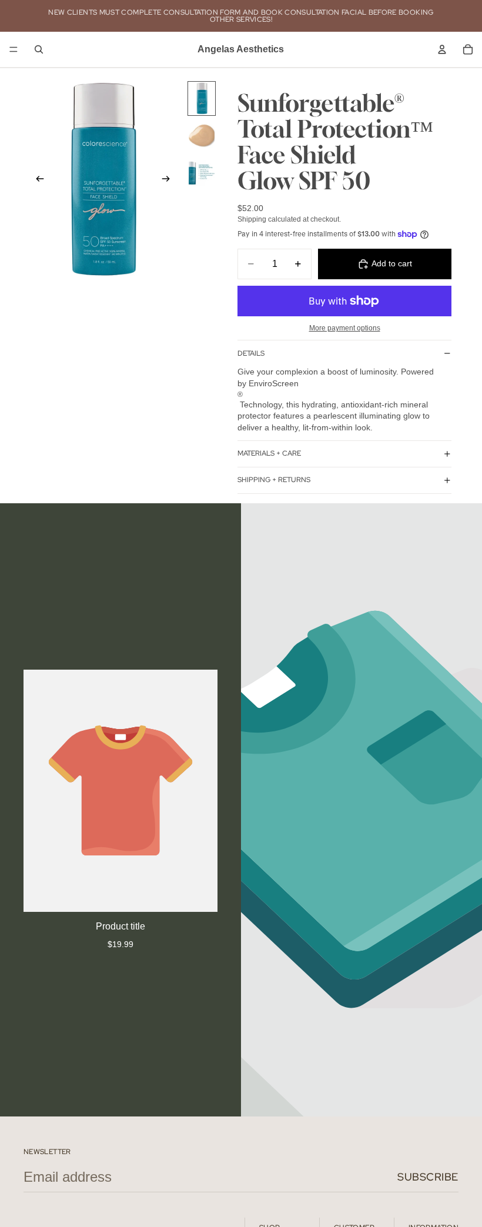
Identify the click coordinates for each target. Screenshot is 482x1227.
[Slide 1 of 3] (202, 98)
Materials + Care (269, 453)
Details (251, 353)
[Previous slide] (36, 180)
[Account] (442, 49)
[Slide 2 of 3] (202, 135)
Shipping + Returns (273, 479)
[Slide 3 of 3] (202, 172)
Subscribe (427, 1176)
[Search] (39, 49)
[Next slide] (169, 180)
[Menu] (13, 49)
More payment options (344, 328)
